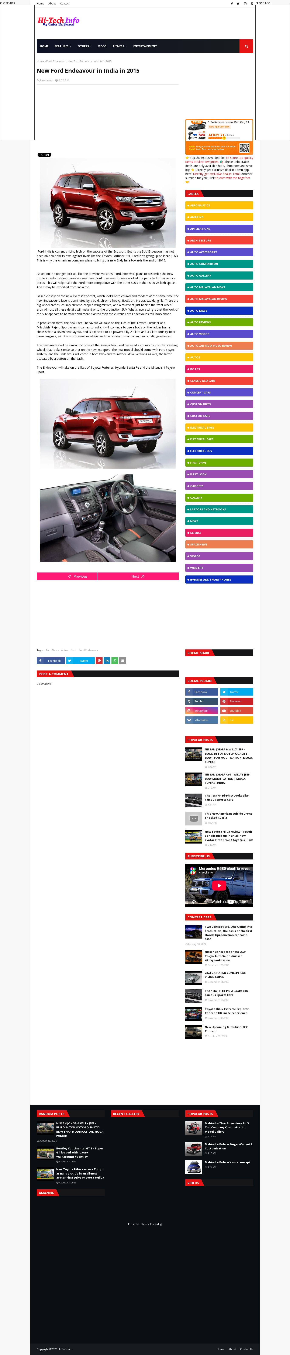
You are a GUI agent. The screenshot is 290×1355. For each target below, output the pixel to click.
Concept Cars (200, 392)
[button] (272, 70)
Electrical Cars (202, 439)
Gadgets (197, 486)
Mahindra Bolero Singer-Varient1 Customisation (228, 1146)
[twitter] (238, 3)
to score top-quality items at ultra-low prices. (219, 160)
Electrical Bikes (202, 427)
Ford (73, 650)
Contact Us (246, 1349)
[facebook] (232, 3)
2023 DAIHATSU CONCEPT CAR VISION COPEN (225, 975)
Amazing (197, 217)
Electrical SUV (201, 451)
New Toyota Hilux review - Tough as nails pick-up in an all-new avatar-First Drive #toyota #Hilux (229, 836)
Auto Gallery (200, 275)
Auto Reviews (200, 322)
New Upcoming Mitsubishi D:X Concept (226, 1029)
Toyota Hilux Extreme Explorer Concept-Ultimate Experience (227, 1011)
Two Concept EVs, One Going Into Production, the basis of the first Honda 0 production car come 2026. (229, 933)
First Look (198, 474)
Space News (198, 544)
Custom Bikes (200, 404)
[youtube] (236, 710)
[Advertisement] (108, 118)
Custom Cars (200, 416)
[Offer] (219, 154)
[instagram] (245, 3)
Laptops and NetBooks (208, 509)
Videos (195, 556)
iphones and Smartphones (210, 579)
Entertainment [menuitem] (145, 46)
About (52, 3)
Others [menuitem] (83, 46)
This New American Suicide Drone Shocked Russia (228, 816)
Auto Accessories (203, 252)
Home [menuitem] (44, 46)
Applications (200, 229)
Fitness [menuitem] (118, 46)
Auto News (52, 650)
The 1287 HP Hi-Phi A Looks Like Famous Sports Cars (227, 798)
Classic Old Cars (202, 381)
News (194, 521)
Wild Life (196, 568)
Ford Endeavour (56, 61)
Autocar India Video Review (211, 346)
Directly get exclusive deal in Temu (217, 174)
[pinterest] (251, 3)
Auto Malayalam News (207, 287)
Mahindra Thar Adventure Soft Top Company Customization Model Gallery (227, 1127)
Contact (64, 3)
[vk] (201, 720)
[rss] (236, 720)
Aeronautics (200, 205)
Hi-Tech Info (65, 1349)
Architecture (200, 240)
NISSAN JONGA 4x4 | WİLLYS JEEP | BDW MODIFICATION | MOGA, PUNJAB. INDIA (228, 779)
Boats (195, 369)
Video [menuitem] (102, 46)
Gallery (196, 498)
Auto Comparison (204, 264)
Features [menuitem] (62, 46)
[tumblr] (201, 701)
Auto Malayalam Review (208, 299)
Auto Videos (199, 334)
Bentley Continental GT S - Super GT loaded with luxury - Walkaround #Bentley (79, 1152)
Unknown (46, 80)
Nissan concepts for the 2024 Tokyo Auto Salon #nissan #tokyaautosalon (225, 956)
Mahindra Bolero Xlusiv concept (228, 1162)
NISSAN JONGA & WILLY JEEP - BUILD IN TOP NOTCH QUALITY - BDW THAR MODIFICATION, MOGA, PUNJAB (229, 755)
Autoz (64, 650)
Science (195, 533)
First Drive (198, 462)
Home (40, 3)
